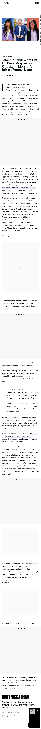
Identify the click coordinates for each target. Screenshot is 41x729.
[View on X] (20, 542)
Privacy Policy (5, 716)
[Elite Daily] (6, 3)
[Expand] (31, 710)
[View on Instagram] (20, 267)
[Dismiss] (37, 710)
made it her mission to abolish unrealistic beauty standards (20, 436)
